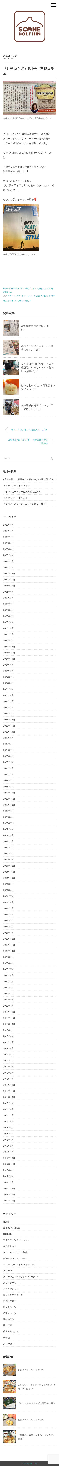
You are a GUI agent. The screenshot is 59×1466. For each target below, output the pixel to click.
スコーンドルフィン (24, 295)
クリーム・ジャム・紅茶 (15, 1252)
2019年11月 (9, 1017)
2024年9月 (8, 664)
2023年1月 (8, 786)
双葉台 (37, 295)
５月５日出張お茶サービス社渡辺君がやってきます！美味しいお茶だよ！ (37, 367)
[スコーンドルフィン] (29, 13)
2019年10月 (9, 1023)
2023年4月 (8, 768)
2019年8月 (8, 1036)
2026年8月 (8, 524)
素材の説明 (8, 1343)
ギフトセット (9, 1246)
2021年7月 (8, 896)
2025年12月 (9, 573)
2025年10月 (9, 585)
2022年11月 (9, 798)
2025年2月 (8, 634)
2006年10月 (9, 1194)
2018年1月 (8, 1151)
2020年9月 (8, 956)
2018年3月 (8, 1139)
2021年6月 (8, 902)
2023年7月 (8, 749)
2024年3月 (8, 701)
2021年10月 (9, 877)
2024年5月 (8, 689)
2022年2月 (8, 853)
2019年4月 (8, 1060)
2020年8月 (8, 963)
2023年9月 (8, 737)
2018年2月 (8, 1145)
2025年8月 (8, 597)
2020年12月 (9, 938)
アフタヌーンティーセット (16, 1240)
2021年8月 (8, 890)
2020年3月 (8, 993)
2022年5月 (8, 835)
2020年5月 (8, 981)
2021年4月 (8, 914)
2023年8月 (8, 743)
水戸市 (11, 300)
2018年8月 (8, 1109)
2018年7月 (8, 1115)
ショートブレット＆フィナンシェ (19, 1264)
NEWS (6, 1221)
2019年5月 (8, 1054)
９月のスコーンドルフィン (16, 485)
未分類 (6, 1337)
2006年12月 (9, 1188)
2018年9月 (8, 1103)
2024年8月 (8, 670)
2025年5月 (8, 616)
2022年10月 (9, 804)
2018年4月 (8, 1133)
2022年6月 (8, 829)
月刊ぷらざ (45, 295)
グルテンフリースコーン (15, 1258)
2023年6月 (8, 756)
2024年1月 (8, 713)
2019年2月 (8, 1072)
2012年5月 (8, 1176)
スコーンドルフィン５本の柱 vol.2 (29, 429)
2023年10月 (9, 731)
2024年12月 (9, 646)
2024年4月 (8, 695)
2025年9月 (8, 591)
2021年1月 (8, 932)
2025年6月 (8, 609)
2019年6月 (8, 1048)
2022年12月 (9, 792)
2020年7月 (8, 969)
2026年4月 (8, 549)
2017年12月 (9, 1157)
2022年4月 (8, 841)
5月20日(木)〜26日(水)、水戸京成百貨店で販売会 (28, 441)
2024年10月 (9, 658)
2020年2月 (8, 999)
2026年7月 (8, 530)
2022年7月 (8, 823)
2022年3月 (8, 847)
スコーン (11, 295)
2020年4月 (8, 987)
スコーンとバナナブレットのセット (20, 1276)
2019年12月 (9, 1011)
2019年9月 (8, 1030)
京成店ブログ (10, 55)
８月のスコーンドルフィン (16, 497)
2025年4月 (8, 622)
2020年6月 (8, 975)
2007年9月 (8, 1182)
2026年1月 (8, 567)
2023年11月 (9, 725)
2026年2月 (8, 561)
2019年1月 (8, 1078)
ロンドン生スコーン (13, 1294)
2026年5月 (8, 543)
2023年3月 (8, 774)
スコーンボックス (12, 1282)
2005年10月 (9, 1200)
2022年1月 (8, 859)
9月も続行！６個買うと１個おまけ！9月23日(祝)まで (29, 479)
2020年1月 (8, 1005)
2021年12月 (9, 865)
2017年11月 (9, 1163)
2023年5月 (8, 762)
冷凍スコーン (9, 1306)
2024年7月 (8, 676)
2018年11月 (9, 1090)
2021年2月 (8, 926)
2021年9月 (8, 883)
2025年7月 (8, 603)
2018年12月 (9, 1084)
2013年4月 (8, 1170)
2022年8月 (8, 816)
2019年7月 (8, 1042)
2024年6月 (8, 683)
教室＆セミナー (11, 1331)
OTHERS (7, 1233)
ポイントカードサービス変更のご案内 (22, 491)
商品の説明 (8, 1319)
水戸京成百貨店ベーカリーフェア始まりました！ (37, 407)
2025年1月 (8, 640)
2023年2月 (8, 780)
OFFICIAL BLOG (11, 1227)
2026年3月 (8, 555)
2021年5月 (8, 908)
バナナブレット (11, 1288)
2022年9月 (8, 810)
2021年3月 (8, 920)
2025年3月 (8, 628)
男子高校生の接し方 (22, 300)
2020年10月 (9, 950)
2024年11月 (9, 652)
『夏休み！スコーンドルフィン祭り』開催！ (25, 503)
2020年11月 (9, 944)
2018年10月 (9, 1097)
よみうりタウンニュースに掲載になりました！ (37, 347)
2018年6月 (8, 1121)
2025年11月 (9, 579)
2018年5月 (8, 1127)
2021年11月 (9, 871)
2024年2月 (8, 707)
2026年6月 (8, 536)
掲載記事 (7, 1325)
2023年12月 (9, 719)
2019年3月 (8, 1066)
